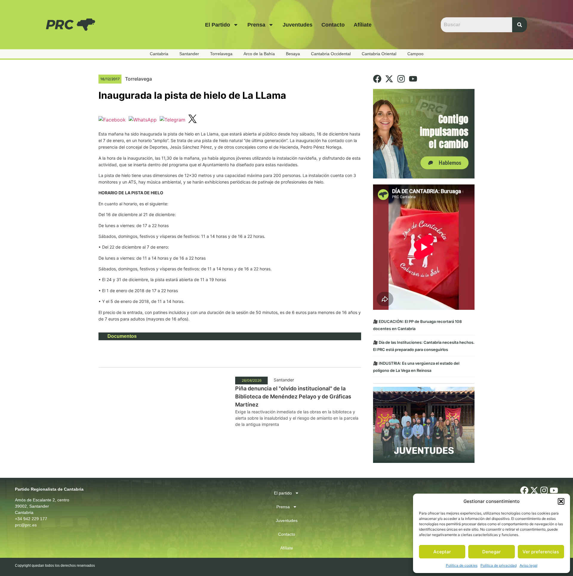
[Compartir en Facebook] (112, 119)
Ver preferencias (541, 552)
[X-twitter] (389, 79)
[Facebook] (377, 79)
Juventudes (297, 25)
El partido (217, 25)
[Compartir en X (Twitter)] (192, 120)
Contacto (333, 25)
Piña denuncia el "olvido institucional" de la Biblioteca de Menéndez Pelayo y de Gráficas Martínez (293, 396)
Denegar (491, 552)
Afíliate (363, 25)
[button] (561, 501)
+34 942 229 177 (31, 518)
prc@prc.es (26, 525)
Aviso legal (528, 565)
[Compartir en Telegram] (172, 119)
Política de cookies (462, 565)
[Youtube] (413, 79)
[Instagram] (401, 79)
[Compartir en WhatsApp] (143, 119)
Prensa (256, 25)
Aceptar (442, 552)
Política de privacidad (498, 565)
